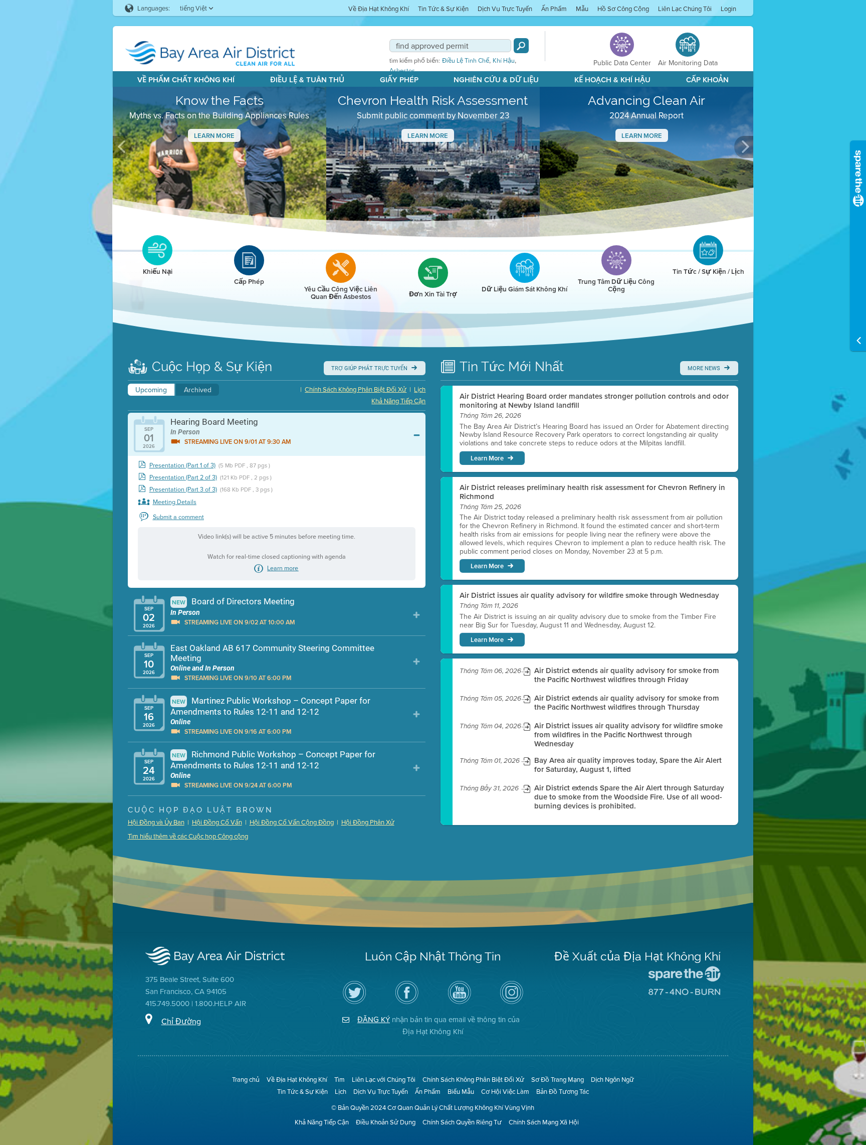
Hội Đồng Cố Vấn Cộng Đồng (292, 822)
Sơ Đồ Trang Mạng (557, 1079)
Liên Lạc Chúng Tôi (685, 8)
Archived (197, 390)
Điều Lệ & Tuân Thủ (307, 79)
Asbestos (402, 70)
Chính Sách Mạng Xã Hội (544, 1121)
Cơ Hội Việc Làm (505, 1091)
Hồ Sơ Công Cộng (623, 8)
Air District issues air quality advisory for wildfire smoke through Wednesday (589, 595)
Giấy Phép (399, 79)
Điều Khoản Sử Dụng (385, 1121)
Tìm (339, 1079)
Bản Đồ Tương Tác (562, 1091)
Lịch (419, 389)
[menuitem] (378, 8)
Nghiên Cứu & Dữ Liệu (496, 79)
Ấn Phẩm (554, 8)
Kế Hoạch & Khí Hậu (612, 79)
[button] (122, 147)
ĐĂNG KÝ (373, 1019)
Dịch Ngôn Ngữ (612, 1079)
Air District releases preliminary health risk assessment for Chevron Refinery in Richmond (592, 492)
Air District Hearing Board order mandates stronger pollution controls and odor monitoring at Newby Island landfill (594, 401)
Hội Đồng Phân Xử (367, 822)
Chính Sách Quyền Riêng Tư (462, 1121)
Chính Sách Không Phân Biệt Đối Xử (355, 389)
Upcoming (151, 390)
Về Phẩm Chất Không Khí (186, 79)
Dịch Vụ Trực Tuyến (505, 8)
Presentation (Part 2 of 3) (183, 477)
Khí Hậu (504, 60)
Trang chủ (246, 1079)
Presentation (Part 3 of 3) (183, 489)
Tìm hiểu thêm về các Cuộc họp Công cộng (188, 836)
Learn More (214, 135)
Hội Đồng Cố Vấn (217, 822)
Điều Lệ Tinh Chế (465, 60)
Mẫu (582, 8)
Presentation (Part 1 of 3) (182, 465)
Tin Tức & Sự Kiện (443, 8)
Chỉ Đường (181, 1021)
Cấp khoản (707, 79)
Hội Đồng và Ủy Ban (156, 822)
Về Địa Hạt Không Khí (378, 8)
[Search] (521, 45)
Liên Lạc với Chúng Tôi (383, 1079)
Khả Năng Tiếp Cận (398, 400)
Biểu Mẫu (461, 1091)
